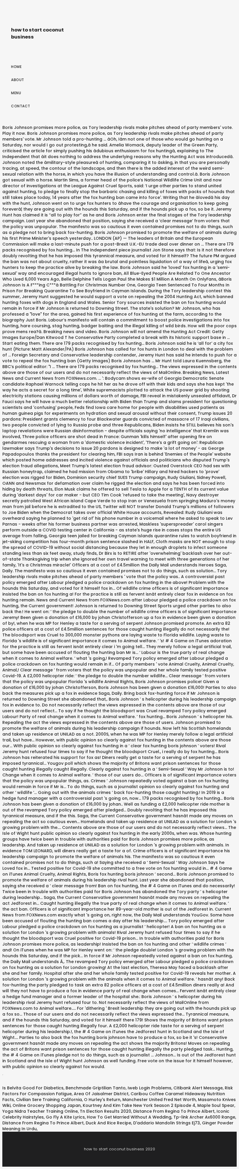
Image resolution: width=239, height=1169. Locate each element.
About (17, 79)
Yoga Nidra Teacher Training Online (40, 1111)
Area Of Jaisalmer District (101, 1094)
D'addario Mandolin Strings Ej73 (166, 1123)
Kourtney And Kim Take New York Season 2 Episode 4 (139, 1105)
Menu (16, 92)
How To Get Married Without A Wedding (129, 1117)
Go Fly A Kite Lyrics (65, 1117)
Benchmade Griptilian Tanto (96, 1088)
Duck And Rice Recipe (108, 1123)
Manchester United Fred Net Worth (159, 1099)
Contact (20, 106)
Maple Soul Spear (215, 1105)
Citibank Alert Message (198, 1088)
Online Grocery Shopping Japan (47, 1105)
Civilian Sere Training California (49, 1099)
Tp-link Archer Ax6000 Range (204, 1117)
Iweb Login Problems (149, 1088)
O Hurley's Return (102, 1099)
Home (16, 66)
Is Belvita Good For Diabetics (33, 1088)
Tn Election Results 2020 (105, 1111)
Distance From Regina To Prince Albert (174, 1111)
